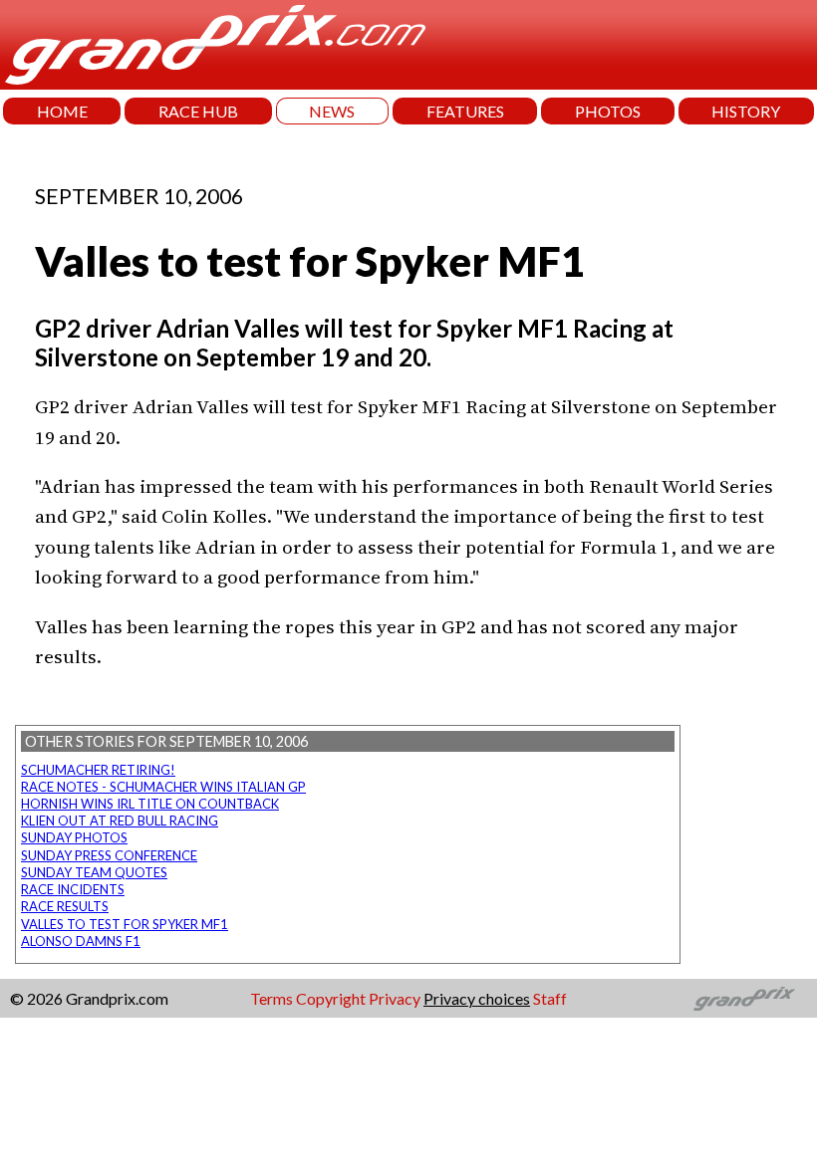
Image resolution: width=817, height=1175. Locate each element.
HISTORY (745, 111)
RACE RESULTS (65, 906)
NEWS (332, 111)
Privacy (394, 998)
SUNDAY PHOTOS (74, 837)
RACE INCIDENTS (73, 889)
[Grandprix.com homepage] (744, 999)
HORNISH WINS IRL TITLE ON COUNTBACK (150, 804)
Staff (550, 998)
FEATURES (465, 111)
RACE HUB (198, 111)
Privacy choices (476, 998)
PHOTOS (608, 111)
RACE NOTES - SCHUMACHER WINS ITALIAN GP (163, 787)
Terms (271, 998)
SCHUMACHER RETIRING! (98, 770)
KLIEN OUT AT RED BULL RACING (119, 820)
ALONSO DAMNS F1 (80, 941)
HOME (62, 111)
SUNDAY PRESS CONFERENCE (109, 855)
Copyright (331, 998)
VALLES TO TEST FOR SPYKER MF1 (124, 924)
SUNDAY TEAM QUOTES (94, 872)
